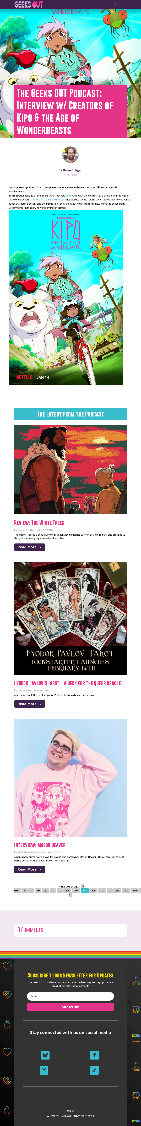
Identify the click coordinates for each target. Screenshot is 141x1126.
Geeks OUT (24, 690)
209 (93, 890)
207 (76, 890)
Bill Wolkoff (54, 199)
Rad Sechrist (38, 199)
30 (52, 890)
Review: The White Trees (39, 523)
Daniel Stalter (26, 530)
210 (102, 890)
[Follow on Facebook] (94, 1055)
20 (45, 890)
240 (135, 890)
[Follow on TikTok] (94, 1070)
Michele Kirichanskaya (31, 852)
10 (38, 890)
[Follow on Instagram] (44, 1070)
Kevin (69, 195)
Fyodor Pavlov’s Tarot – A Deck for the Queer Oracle (67, 683)
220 (117, 890)
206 (67, 890)
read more (27, 547)
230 (126, 890)
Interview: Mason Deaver (40, 845)
